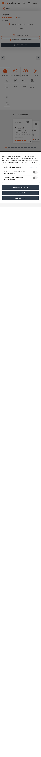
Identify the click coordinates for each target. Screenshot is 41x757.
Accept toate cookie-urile (20, 187)
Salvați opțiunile (20, 192)
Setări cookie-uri (20, 198)
